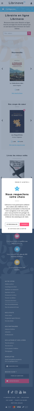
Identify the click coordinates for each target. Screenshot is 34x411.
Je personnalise (12, 224)
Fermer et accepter (21, 182)
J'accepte (24, 224)
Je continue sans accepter (17, 228)
